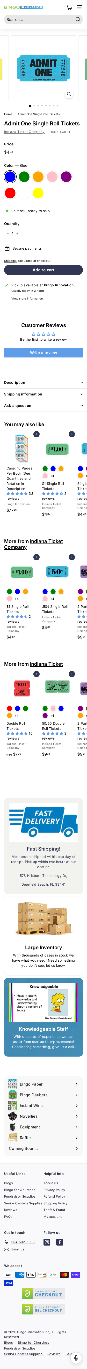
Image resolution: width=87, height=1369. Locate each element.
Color (15, 165)
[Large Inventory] (43, 921)
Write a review (43, 352)
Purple (66, 177)
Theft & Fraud (54, 1210)
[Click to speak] (76, 1358)
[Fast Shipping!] (43, 822)
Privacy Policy (54, 1190)
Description (14, 382)
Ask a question (17, 405)
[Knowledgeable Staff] (43, 1002)
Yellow (38, 193)
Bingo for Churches (19, 1190)
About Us (51, 1183)
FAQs (8, 1217)
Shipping (10, 261)
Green (24, 177)
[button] (18, 493)
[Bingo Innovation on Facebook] (59, 1243)
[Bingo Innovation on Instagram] (47, 1243)
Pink (52, 177)
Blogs (8, 1183)
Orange (38, 177)
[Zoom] (69, 93)
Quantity (12, 223)
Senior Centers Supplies (23, 1203)
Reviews (10, 1210)
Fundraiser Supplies (20, 1196)
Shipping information (23, 394)
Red (10, 193)
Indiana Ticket (46, 664)
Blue (10, 177)
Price (9, 144)
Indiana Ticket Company (24, 132)
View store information (27, 298)
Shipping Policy (55, 1203)
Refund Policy (54, 1196)
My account (53, 1217)
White (24, 193)
